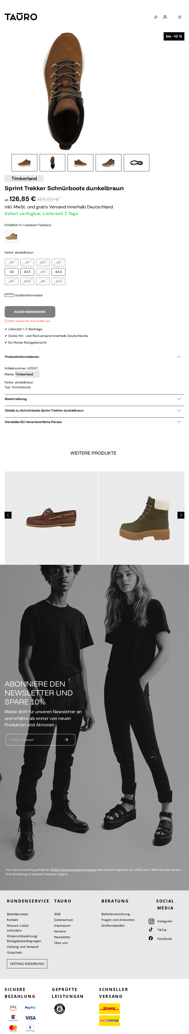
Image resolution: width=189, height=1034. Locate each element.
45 (11, 281)
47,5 (59, 281)
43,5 (27, 272)
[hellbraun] (11, 236)
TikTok (162, 930)
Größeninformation (29, 295)
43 (12, 272)
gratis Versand (51, 207)
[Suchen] (155, 17)
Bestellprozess (17, 914)
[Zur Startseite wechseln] (21, 16)
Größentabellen (113, 925)
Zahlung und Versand (22, 947)
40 (11, 262)
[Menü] (179, 17)
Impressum (62, 925)
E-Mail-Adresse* (22, 740)
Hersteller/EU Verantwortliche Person (33, 422)
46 (43, 281)
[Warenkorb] (172, 15)
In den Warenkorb (30, 312)
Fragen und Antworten (118, 920)
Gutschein (14, 952)
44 (43, 272)
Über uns (61, 943)
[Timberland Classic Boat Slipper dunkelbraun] (51, 517)
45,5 (27, 281)
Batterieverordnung (115, 914)
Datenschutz (63, 920)
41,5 (43, 262)
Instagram (164, 921)
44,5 (58, 272)
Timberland (24, 178)
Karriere (60, 931)
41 (27, 262)
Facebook (164, 939)
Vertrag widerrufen (27, 964)
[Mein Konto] (165, 17)
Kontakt (12, 920)
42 (59, 262)
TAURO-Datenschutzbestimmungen (73, 870)
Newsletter (62, 937)
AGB (57, 914)
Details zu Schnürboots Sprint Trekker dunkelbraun (44, 410)
